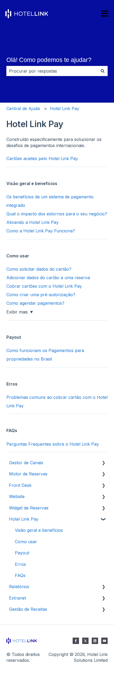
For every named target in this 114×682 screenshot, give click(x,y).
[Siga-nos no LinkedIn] (95, 641)
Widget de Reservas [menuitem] (29, 508)
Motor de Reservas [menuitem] (28, 473)
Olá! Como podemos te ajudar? (48, 59)
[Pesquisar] (103, 71)
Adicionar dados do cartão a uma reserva (48, 277)
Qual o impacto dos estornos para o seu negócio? (56, 213)
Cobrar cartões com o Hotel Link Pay (44, 286)
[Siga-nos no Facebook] (76, 641)
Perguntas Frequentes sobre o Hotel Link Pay (52, 444)
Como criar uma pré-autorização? (40, 294)
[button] (103, 463)
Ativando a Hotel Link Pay (32, 222)
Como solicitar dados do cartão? (38, 269)
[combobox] (52, 71)
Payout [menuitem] (22, 552)
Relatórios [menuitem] (19, 586)
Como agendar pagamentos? (35, 303)
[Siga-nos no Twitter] (85, 641)
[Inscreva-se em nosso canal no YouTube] (104, 641)
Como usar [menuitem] (26, 541)
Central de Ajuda (23, 108)
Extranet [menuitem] (17, 598)
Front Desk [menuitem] (20, 485)
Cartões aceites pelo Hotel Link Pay (42, 158)
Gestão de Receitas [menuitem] (28, 609)
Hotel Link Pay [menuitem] (23, 519)
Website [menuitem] (17, 496)
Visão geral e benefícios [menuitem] (39, 530)
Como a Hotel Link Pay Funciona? (40, 230)
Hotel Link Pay (64, 108)
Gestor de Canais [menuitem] (26, 462)
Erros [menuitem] (20, 564)
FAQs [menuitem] (20, 575)
